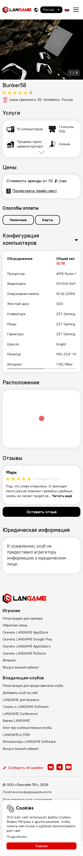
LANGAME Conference (20, 713)
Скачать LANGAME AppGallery (26, 646)
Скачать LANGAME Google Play (27, 639)
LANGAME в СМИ (16, 734)
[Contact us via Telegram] (59, 767)
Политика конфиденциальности (27, 792)
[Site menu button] (75, 9)
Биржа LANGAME (16, 720)
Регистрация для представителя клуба (33, 685)
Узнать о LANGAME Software (26, 706)
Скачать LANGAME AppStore (25, 632)
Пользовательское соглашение (27, 799)
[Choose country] (36, 9)
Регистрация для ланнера (22, 618)
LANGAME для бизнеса (21, 699)
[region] (41, 311)
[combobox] (51, 9)
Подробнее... (18, 836)
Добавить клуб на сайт (20, 692)
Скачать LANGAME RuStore (24, 653)
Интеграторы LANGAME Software (29, 741)
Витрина (9, 660)
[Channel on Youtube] (68, 767)
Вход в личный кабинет (21, 667)
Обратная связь (15, 625)
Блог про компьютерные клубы (27, 727)
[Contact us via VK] (51, 767)
